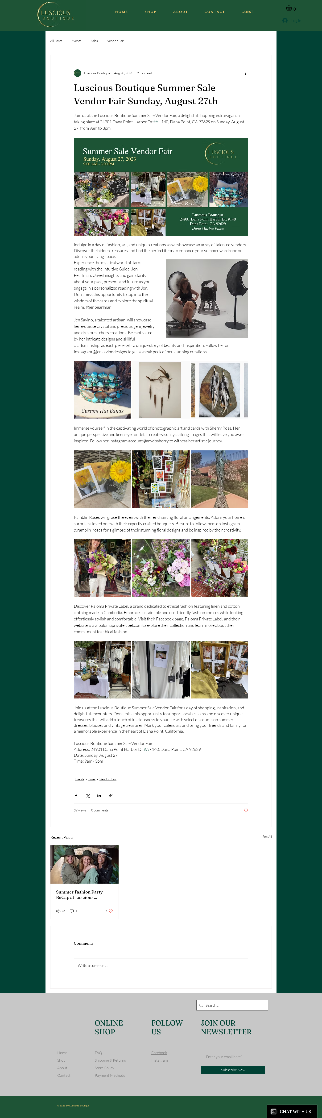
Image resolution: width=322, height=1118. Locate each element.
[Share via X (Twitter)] (87, 795)
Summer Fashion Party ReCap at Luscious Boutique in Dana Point (79, 894)
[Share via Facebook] (76, 795)
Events (76, 41)
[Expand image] (102, 390)
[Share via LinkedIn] (99, 795)
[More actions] (245, 73)
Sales (94, 41)
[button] (292, 8)
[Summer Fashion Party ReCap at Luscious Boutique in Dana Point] (84, 864)
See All (267, 837)
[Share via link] (110, 795)
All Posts (56, 41)
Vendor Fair (115, 41)
